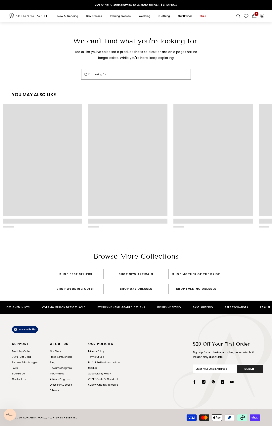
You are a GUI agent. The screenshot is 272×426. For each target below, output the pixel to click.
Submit (250, 369)
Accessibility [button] (27, 329)
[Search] (85, 74)
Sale (203, 16)
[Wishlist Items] (246, 16)
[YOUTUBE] (232, 382)
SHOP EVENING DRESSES (196, 289)
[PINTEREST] (213, 382)
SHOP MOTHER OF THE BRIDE (196, 274)
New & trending (67, 16)
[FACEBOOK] (194, 382)
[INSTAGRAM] (203, 382)
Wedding (144, 16)
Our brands (185, 16)
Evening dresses (120, 16)
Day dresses (94, 16)
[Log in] (262, 16)
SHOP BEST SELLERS (75, 274)
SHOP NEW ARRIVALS (136, 274)
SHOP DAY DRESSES (136, 289)
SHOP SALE (170, 5)
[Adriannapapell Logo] (27, 16)
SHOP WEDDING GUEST (76, 289)
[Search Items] (238, 16)
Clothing (164, 16)
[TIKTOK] (222, 382)
